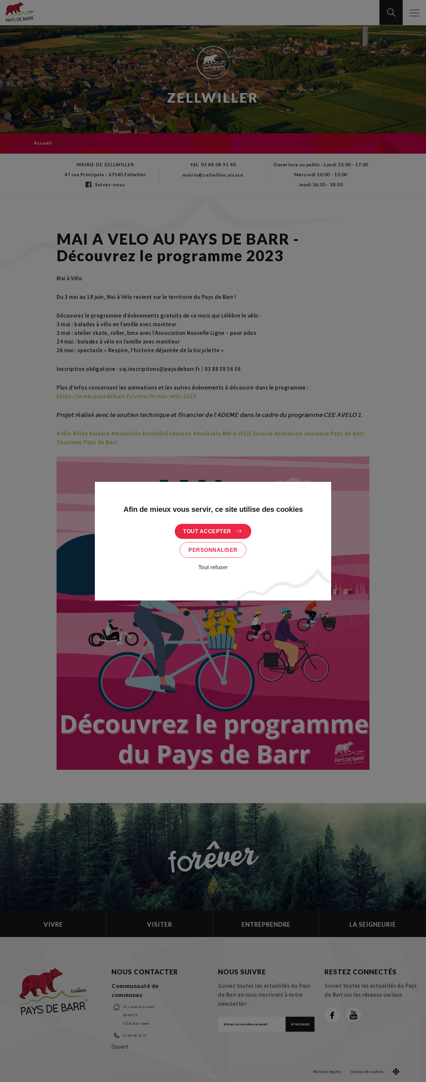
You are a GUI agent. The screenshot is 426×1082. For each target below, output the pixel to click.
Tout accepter (207, 531)
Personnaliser (213, 550)
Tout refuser (213, 567)
